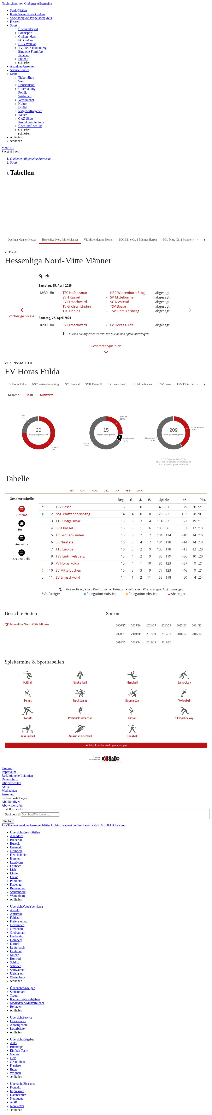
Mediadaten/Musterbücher (27, 1003)
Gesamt (13, 395)
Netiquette (16, 1098)
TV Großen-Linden (77, 306)
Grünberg (16, 851)
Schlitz (14, 962)
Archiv (54, 825)
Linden (14, 873)
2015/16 (196, 634)
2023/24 (166, 625)
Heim (29, 395)
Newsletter (17, 1106)
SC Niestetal (119, 302)
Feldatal (15, 917)
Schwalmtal (17, 970)
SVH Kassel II (72, 297)
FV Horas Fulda (122, 325)
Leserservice (18, 1021)
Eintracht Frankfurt (30, 51)
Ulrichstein (17, 973)
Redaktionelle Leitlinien (17, 775)
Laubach (15, 866)
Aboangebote (19, 1025)
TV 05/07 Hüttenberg (32, 47)
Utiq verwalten (11, 783)
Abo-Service (78, 825)
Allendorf (16, 836)
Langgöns (16, 862)
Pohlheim (16, 881)
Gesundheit (17, 1061)
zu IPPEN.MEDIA (99, 825)
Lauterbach (17, 947)
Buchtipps (16, 1047)
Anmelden (23, 825)
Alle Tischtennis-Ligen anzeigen (107, 745)
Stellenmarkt (18, 991)
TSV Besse (118, 306)
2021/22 (196, 625)
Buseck (15, 843)
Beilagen (16, 1006)
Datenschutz (10, 779)
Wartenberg (17, 977)
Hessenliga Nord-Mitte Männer (28, 624)
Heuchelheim (18, 854)
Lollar (14, 877)
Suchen (7, 821)
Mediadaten (9, 790)
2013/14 (136, 642)
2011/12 (166, 642)
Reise (13, 1069)
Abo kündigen (11, 801)
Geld (13, 1058)
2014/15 (120, 642)
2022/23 (181, 625)
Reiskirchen (17, 888)
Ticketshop (118, 825)
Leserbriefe (17, 1028)
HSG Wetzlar (27, 44)
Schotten (15, 966)
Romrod (15, 958)
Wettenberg (17, 895)
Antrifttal (16, 914)
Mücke (14, 955)
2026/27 (120, 625)
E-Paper (64, 825)
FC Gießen (25, 40)
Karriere (15, 1065)
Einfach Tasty (19, 1050)
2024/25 (151, 625)
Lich (13, 869)
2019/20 (136, 634)
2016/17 (181, 634)
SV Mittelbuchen (123, 297)
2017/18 (166, 634)
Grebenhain (17, 932)
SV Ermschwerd (75, 302)
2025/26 (136, 625)
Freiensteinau (18, 921)
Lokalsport (25, 33)
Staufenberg (18, 892)
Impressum (9, 772)
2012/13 (151, 642)
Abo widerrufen (12, 805)
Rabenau (16, 884)
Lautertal (16, 951)
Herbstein (16, 936)
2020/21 (120, 634)
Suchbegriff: (13, 814)
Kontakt (7, 768)
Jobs (4, 825)
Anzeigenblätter (40, 825)
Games (14, 1054)
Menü (5, 148)
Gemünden (17, 925)
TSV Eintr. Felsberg (124, 311)
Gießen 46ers (27, 36)
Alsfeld (14, 910)
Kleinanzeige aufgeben (25, 999)
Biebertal (16, 840)
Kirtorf (14, 943)
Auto (13, 1043)
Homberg (16, 940)
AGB (5, 787)
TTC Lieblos (71, 311)
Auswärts (46, 395)
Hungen (15, 858)
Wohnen (15, 1073)
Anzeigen (8, 794)
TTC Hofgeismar (75, 292)
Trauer (11, 825)
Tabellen (23, 55)
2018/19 (151, 634)
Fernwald (16, 847)
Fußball (23, 59)
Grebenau (16, 929)
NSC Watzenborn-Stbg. (128, 292)
